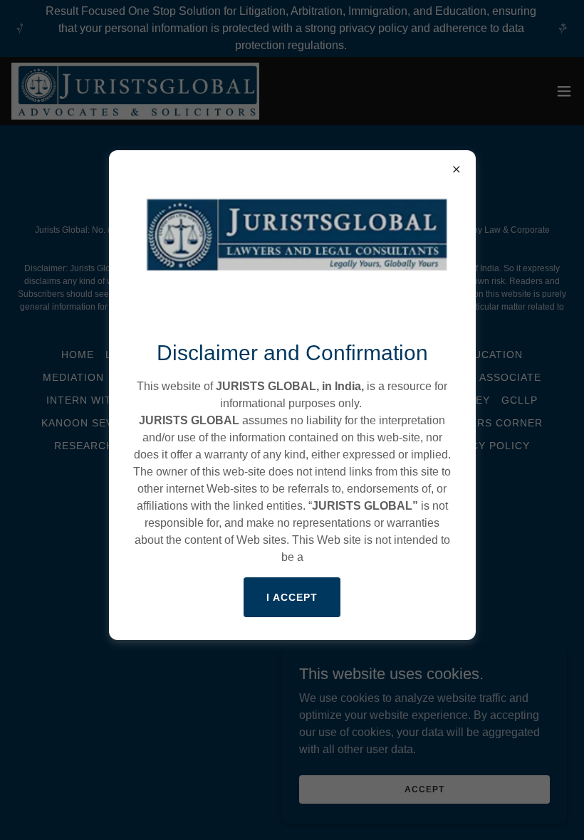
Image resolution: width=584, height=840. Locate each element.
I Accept (292, 597)
